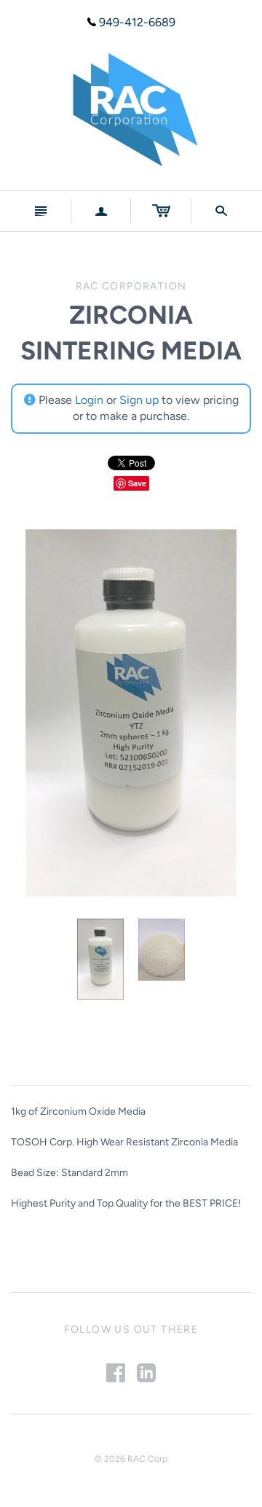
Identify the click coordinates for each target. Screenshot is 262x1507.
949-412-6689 (137, 22)
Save (137, 483)
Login (89, 400)
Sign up (139, 400)
